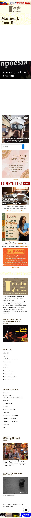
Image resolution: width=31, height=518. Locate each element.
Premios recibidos (9, 409)
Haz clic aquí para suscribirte (15, 211)
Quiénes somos (8, 403)
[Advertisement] (15, 43)
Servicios (6, 400)
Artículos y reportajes (10, 359)
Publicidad (15, 179)
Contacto (6, 393)
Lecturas (6, 368)
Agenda (5, 356)
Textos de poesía (8, 380)
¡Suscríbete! (7, 424)
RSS (4, 427)
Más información (24, 246)
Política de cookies (9, 418)
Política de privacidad (10, 421)
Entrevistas (7, 362)
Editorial (6, 353)
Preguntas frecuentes (10, 415)
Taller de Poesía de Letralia (15, 243)
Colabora (6, 412)
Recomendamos (8, 371)
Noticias (6, 365)
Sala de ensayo (8, 374)
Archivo (5, 406)
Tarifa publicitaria (13, 396)
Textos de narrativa (9, 377)
